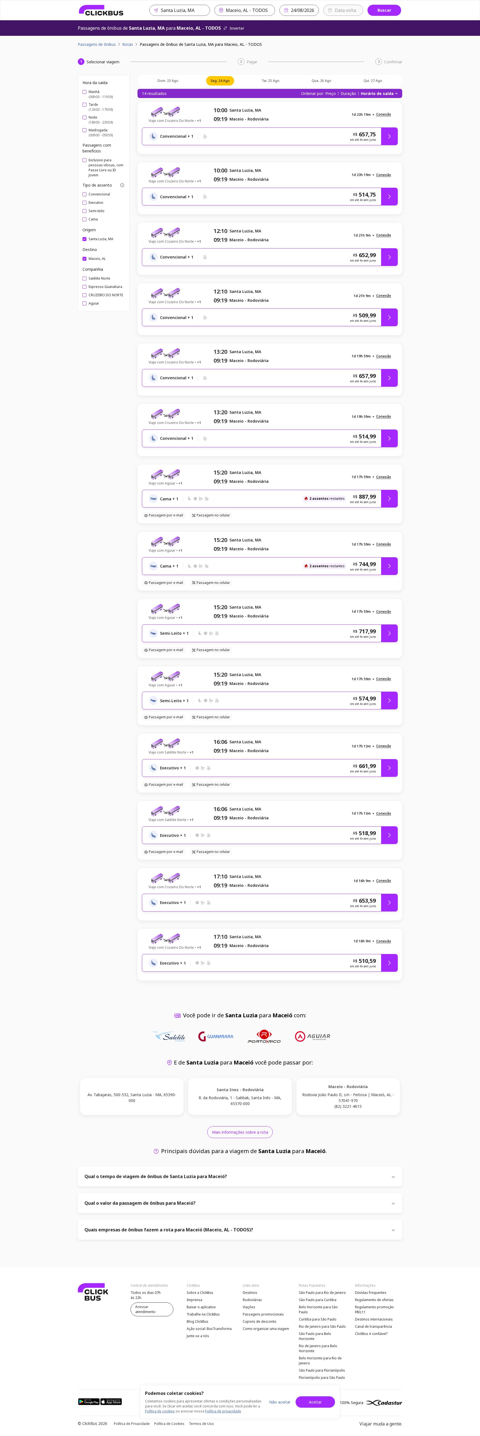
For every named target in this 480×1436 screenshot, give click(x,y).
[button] (383, 114)
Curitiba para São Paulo (317, 1319)
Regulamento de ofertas (374, 1299)
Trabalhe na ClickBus (203, 1314)
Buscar (384, 10)
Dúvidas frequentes (370, 1292)
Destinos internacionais (374, 1319)
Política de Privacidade (132, 1423)
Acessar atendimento (145, 1309)
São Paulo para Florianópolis (322, 1370)
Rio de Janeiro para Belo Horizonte (318, 1348)
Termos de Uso (201, 1423)
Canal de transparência (373, 1326)
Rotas (127, 44)
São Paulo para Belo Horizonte (315, 1336)
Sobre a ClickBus (200, 1292)
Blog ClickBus (197, 1321)
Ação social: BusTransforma (209, 1328)
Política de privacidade (223, 1411)
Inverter (237, 28)
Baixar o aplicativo (201, 1307)
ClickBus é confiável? (371, 1333)
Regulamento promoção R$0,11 (374, 1309)
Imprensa (194, 1299)
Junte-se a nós (198, 1336)
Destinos (250, 1292)
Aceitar (315, 1402)
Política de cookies (160, 1411)
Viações (249, 1307)
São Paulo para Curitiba (317, 1299)
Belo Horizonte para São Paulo (318, 1309)
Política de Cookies (169, 1423)
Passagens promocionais (263, 1314)
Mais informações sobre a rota (240, 1132)
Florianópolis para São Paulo (322, 1377)
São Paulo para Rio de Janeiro (322, 1292)
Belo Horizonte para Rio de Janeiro (320, 1360)
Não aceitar (280, 1402)
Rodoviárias (252, 1299)
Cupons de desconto (259, 1321)
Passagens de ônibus (97, 44)
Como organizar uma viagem (266, 1328)
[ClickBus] (101, 10)
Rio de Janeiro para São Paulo (322, 1326)
